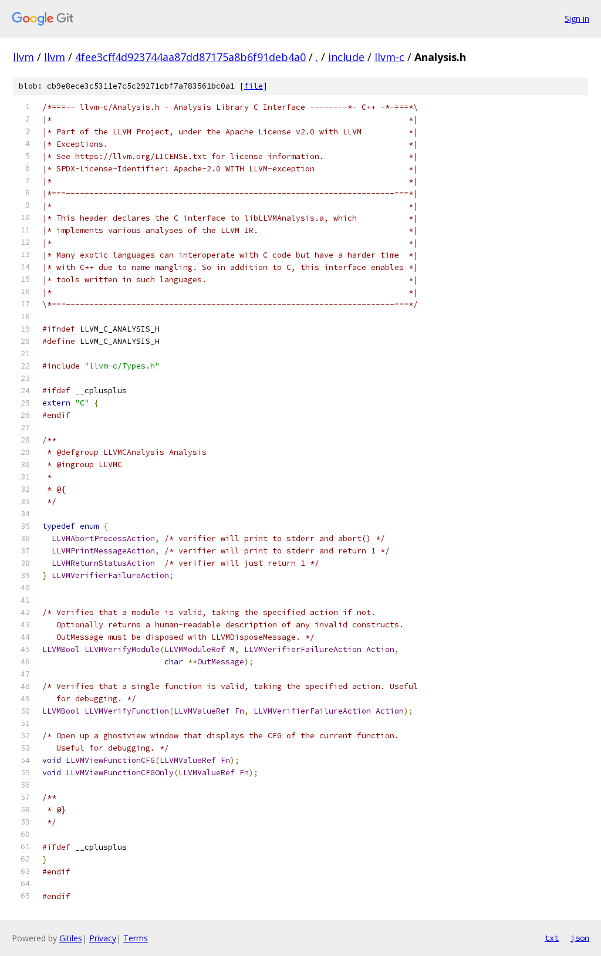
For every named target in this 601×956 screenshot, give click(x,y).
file (253, 86)
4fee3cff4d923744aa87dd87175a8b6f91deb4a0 (190, 57)
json (579, 938)
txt (552, 938)
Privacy (102, 938)
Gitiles (70, 938)
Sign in (577, 18)
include (346, 57)
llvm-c (389, 57)
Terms (135, 938)
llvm (23, 57)
